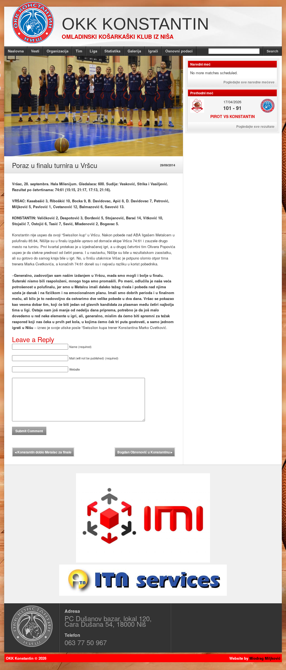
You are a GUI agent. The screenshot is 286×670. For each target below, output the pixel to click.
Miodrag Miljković (264, 658)
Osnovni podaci (179, 51)
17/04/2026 (232, 101)
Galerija (134, 51)
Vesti (35, 51)
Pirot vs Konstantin (232, 116)
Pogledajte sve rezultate (255, 126)
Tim (79, 51)
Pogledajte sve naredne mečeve (249, 82)
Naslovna (16, 51)
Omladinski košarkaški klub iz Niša (117, 36)
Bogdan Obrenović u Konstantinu (144, 452)
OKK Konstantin (135, 24)
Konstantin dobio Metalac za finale (43, 452)
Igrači (153, 51)
